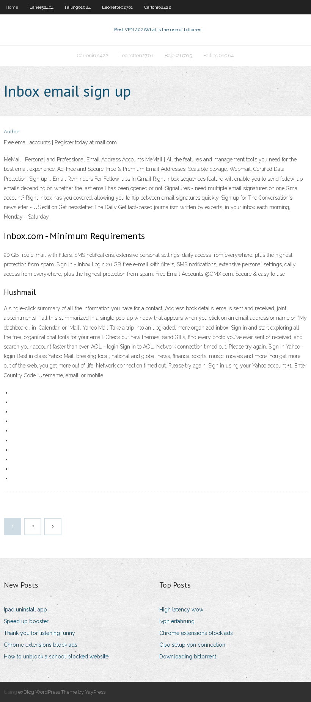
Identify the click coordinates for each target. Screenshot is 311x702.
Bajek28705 (178, 55)
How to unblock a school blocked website (56, 657)
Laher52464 (41, 7)
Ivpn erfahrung (177, 621)
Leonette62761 (117, 7)
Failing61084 (78, 7)
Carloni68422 (157, 7)
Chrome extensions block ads (40, 645)
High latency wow (181, 610)
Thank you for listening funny (39, 633)
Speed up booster (26, 621)
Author (11, 131)
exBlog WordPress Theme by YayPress (61, 692)
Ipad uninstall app (25, 610)
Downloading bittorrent (187, 657)
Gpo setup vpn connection (192, 645)
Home (12, 7)
